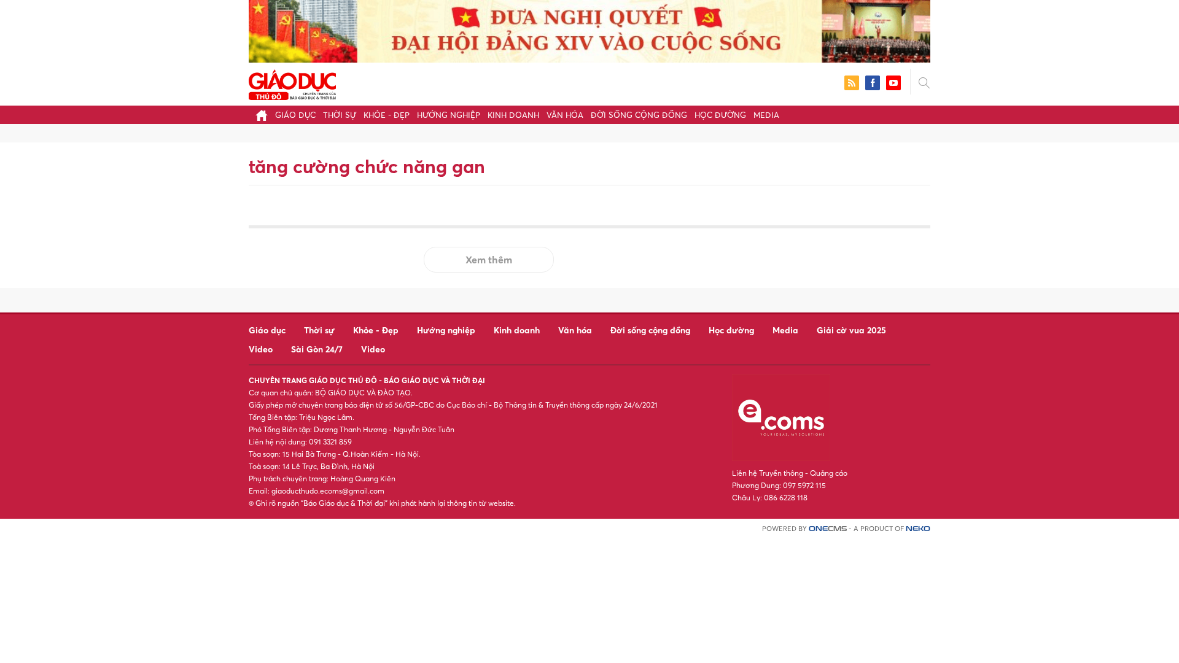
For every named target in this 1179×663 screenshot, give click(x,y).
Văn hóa (565, 115)
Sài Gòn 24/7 (317, 349)
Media (766, 115)
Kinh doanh (513, 115)
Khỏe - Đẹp (387, 115)
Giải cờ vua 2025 (851, 330)
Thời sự (339, 115)
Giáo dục (295, 115)
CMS (828, 529)
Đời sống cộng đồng (639, 115)
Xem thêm (488, 260)
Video (261, 349)
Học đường (720, 115)
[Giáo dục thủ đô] (292, 83)
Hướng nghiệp (448, 115)
